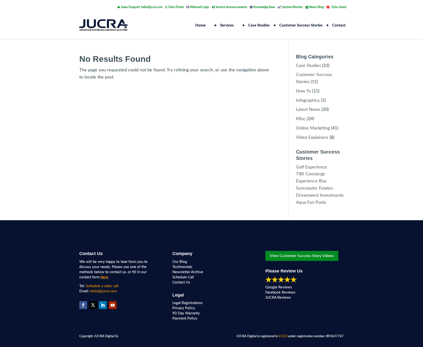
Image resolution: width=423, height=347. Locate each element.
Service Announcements (231, 7)
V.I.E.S (283, 336)
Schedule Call (183, 277)
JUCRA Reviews (278, 297)
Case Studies (259, 25)
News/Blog (316, 7)
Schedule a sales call (102, 286)
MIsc (301, 119)
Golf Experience (311, 167)
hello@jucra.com (103, 291)
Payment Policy (184, 318)
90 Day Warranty (186, 313)
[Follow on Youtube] (113, 305)
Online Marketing (313, 128)
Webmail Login (199, 7)
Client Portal (175, 7)
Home (200, 25)
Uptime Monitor (292, 7)
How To (303, 91)
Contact (339, 25)
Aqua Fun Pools (311, 202)
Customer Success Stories (301, 25)
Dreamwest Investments (320, 195)
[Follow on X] (93, 305)
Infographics (308, 100)
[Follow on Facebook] (83, 305)
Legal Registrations (187, 303)
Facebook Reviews (280, 292)
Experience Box (311, 181)
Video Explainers (312, 137)
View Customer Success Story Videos (302, 256)
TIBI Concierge (310, 174)
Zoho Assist (338, 7)
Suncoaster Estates (314, 188)
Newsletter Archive (187, 272)
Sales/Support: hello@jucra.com (141, 7)
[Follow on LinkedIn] (103, 305)
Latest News (308, 109)
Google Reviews (278, 287)
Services (227, 25)
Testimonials (182, 267)
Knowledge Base (264, 7)
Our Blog (179, 262)
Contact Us (181, 282)
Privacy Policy (183, 308)
